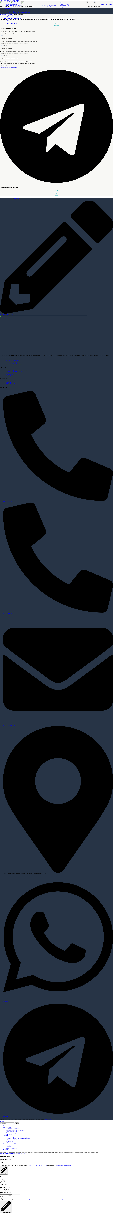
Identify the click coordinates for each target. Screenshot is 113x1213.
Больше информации (11, 1153)
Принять (25, 1153)
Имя (1, 1161)
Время (2, 1190)
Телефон (2, 1162)
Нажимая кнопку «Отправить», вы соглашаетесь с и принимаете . (37, 1165)
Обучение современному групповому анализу (18, 12)
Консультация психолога (12, 1)
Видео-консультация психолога (14, 5)
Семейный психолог (11, 4)
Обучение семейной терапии (13, 13)
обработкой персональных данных (38, 1165)
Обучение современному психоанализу (16, 11)
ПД (1, 1164)
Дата (1, 1189)
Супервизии (9, 15)
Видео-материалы (11, 383)
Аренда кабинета (10, 375)
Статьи (8, 20)
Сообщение (3, 1197)
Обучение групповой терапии (14, 371)
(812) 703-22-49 (18, 198)
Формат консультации (6, 1192)
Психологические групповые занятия (16, 2)
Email (1, 1183)
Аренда (8, 16)
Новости (8, 22)
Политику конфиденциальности (63, 1165)
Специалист (3, 1186)
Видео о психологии (11, 23)
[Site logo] (51, 7)
